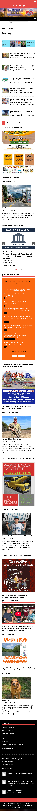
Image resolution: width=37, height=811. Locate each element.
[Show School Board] (20, 269)
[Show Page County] (18, 269)
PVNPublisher (28, 57)
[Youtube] (20, 6)
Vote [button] (14, 356)
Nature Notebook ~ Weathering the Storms (13, 759)
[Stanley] (5, 55)
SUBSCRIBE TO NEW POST (9, 727)
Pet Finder (6, 674)
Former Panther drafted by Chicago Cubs (18, 536)
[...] (11, 219)
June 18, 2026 (16, 115)
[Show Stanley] (21, 269)
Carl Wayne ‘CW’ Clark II (8, 764)
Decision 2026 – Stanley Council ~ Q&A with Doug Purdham (22, 54)
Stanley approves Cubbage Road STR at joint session (22, 79)
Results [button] (21, 356)
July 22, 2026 (7, 538)
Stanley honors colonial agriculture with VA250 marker (21, 89)
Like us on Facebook (7, 730)
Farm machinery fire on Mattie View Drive (21, 112)
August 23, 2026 (8, 210)
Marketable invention (7, 761)
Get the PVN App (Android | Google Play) (13, 744)
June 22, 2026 (16, 105)
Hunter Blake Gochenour (12, 439)
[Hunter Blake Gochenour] (18, 427)
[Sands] (18, 196)
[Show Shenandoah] (16, 269)
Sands (4, 208)
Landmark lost (6, 756)
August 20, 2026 (16, 57)
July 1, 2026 (15, 92)
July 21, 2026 (15, 82)
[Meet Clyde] (18, 688)
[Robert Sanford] (4, 775)
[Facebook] (13, 6)
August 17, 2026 (16, 70)
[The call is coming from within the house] (4, 783)
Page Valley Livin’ (11, 601)
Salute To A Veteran (10, 412)
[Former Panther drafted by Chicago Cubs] (18, 524)
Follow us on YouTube (8, 736)
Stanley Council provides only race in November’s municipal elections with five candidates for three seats (22, 100)
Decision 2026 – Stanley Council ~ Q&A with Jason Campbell (22, 66)
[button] (35, 1)
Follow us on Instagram (8, 739)
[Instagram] (23, 6)
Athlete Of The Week (10, 509)
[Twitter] (16, 6)
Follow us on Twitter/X (8, 733)
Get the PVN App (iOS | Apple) (10, 742)
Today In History (8, 181)
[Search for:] (18, 23)
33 (15, 122)
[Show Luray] (15, 269)
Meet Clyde (6, 700)
